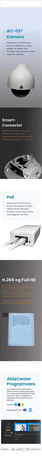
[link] (15, 405)
